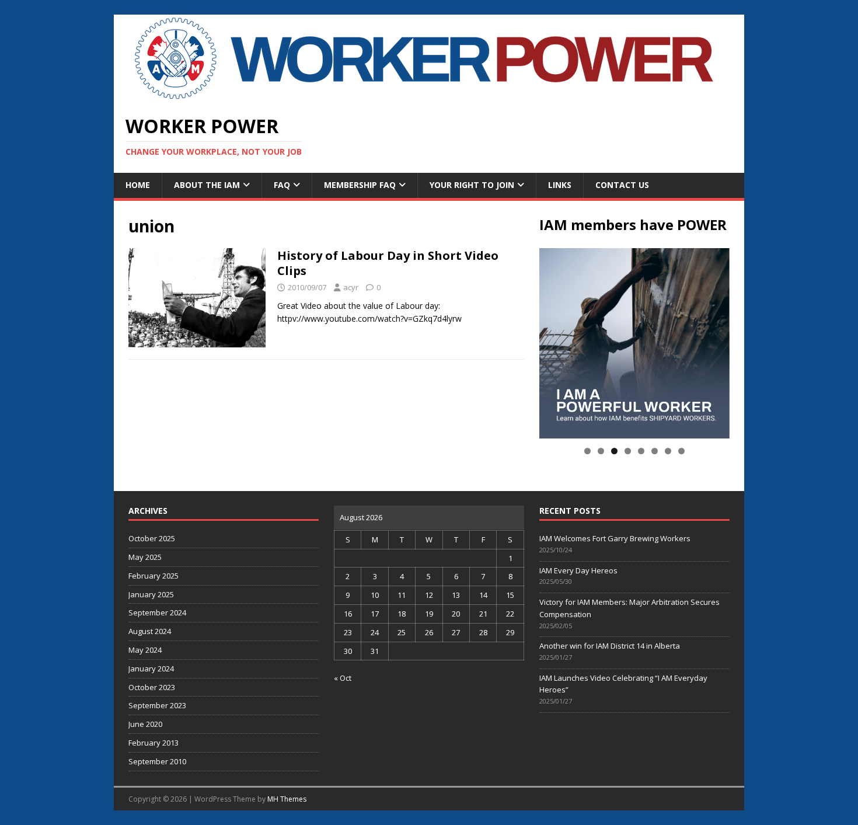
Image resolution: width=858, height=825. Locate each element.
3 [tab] (614, 451)
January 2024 (151, 668)
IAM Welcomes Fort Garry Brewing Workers (614, 538)
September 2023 (157, 705)
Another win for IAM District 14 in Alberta (609, 645)
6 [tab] (654, 451)
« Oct (342, 678)
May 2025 (145, 557)
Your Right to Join (472, 184)
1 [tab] (587, 451)
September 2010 (157, 761)
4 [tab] (628, 451)
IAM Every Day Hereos (578, 570)
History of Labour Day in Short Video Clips (387, 263)
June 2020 (145, 724)
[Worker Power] (429, 95)
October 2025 (151, 538)
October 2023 (151, 687)
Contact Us (622, 184)
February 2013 (153, 742)
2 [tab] (601, 451)
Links (559, 184)
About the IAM (207, 184)
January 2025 (151, 594)
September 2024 (157, 612)
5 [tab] (641, 451)
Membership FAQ (360, 184)
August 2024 (149, 631)
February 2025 (153, 575)
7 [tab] (668, 451)
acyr (350, 287)
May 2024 (145, 650)
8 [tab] (681, 451)
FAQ (282, 184)
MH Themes (286, 799)
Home (137, 184)
